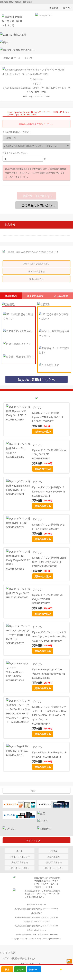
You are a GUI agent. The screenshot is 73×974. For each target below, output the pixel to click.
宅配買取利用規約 (53, 862)
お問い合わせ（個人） (19, 868)
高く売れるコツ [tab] (35, 295)
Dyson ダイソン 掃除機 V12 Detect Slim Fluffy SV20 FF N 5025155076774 (48, 491)
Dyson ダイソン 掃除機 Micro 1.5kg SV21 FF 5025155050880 (49, 454)
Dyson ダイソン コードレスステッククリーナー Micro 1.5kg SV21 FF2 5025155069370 (49, 636)
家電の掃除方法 (36, 279)
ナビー (20, 969)
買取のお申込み (42, 431)
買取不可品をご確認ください (36, 263)
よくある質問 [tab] (61, 295)
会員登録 (54, 7)
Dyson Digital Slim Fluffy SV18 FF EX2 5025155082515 (49, 754)
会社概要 (53, 850)
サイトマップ (34, 840)
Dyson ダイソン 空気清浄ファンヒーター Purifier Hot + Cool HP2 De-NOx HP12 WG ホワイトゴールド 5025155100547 (49, 715)
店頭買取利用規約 (19, 862)
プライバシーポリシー (19, 856)
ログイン (67, 7)
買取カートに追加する (37, 195)
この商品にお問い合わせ (38, 205)
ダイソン (37, 407)
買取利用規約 (53, 856)
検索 (7, 969)
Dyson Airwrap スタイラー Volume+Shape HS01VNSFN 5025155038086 (48, 674)
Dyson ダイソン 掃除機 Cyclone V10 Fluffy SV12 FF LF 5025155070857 (48, 417)
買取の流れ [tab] (11, 295)
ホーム (19, 850)
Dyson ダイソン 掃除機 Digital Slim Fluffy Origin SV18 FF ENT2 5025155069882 (49, 562)
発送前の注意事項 (36, 271)
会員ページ (34, 969)
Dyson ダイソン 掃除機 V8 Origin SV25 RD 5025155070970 (47, 599)
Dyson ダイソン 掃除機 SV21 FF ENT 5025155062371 (48, 526)
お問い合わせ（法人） (53, 868)
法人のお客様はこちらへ (36, 379)
